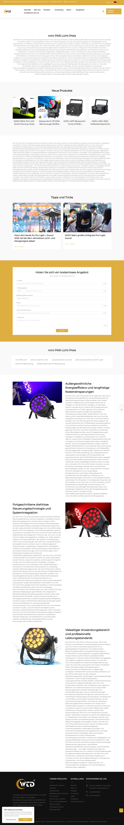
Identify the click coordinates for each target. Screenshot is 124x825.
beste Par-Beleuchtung (24, 364)
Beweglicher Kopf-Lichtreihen (59, 793)
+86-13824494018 (56, 2)
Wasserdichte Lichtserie (57, 785)
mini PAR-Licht (21, 360)
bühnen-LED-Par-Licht (39, 360)
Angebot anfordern (110, 11)
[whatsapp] (122, 410)
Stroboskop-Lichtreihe (56, 807)
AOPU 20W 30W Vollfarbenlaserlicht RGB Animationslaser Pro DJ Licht (100, 122)
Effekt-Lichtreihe (55, 804)
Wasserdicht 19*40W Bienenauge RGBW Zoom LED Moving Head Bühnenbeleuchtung (49, 122)
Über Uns (37, 10)
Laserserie (53, 788)
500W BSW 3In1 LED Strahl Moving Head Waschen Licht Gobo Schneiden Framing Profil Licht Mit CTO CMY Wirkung (24, 122)
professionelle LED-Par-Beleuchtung (51, 364)
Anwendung (59, 10)
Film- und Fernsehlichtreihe (58, 801)
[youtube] (109, 2)
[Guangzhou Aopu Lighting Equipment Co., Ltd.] (11, 11)
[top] (121, 810)
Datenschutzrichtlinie (98, 821)
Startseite (27, 10)
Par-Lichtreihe (54, 796)
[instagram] (107, 2)
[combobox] (20, 290)
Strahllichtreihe (54, 791)
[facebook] (112, 2)
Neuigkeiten (80, 10)
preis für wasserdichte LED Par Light (89, 360)
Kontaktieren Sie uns (31, 13)
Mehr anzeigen (19, 246)
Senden (62, 330)
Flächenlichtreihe (55, 809)
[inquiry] (122, 406)
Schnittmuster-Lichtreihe (57, 799)
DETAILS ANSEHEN (24, 107)
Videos (68, 10)
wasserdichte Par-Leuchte (62, 360)
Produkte (46, 10)
